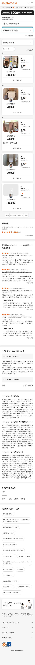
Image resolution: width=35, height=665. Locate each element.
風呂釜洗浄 (20, 569)
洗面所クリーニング (8, 533)
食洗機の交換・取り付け (23, 587)
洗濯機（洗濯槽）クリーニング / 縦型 (13, 539)
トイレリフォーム (8, 575)
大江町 (10, 499)
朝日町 (4, 499)
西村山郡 (4, 495)
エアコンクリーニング (24, 556)
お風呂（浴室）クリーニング (10, 527)
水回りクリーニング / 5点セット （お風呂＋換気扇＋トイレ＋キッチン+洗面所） (16, 520)
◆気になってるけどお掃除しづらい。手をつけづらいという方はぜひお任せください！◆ (17, 290)
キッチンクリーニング (9, 544)
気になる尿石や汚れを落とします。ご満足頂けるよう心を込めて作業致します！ (17, 255)
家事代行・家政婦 (8, 514)
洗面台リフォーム (8, 587)
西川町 (23, 499)
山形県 (4, 492)
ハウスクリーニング (8, 556)
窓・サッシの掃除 (8, 569)
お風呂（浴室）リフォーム (10, 581)
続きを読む (30, 283)
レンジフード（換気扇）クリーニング (13, 550)
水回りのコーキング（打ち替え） (12, 592)
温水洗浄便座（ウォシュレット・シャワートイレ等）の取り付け (16, 562)
